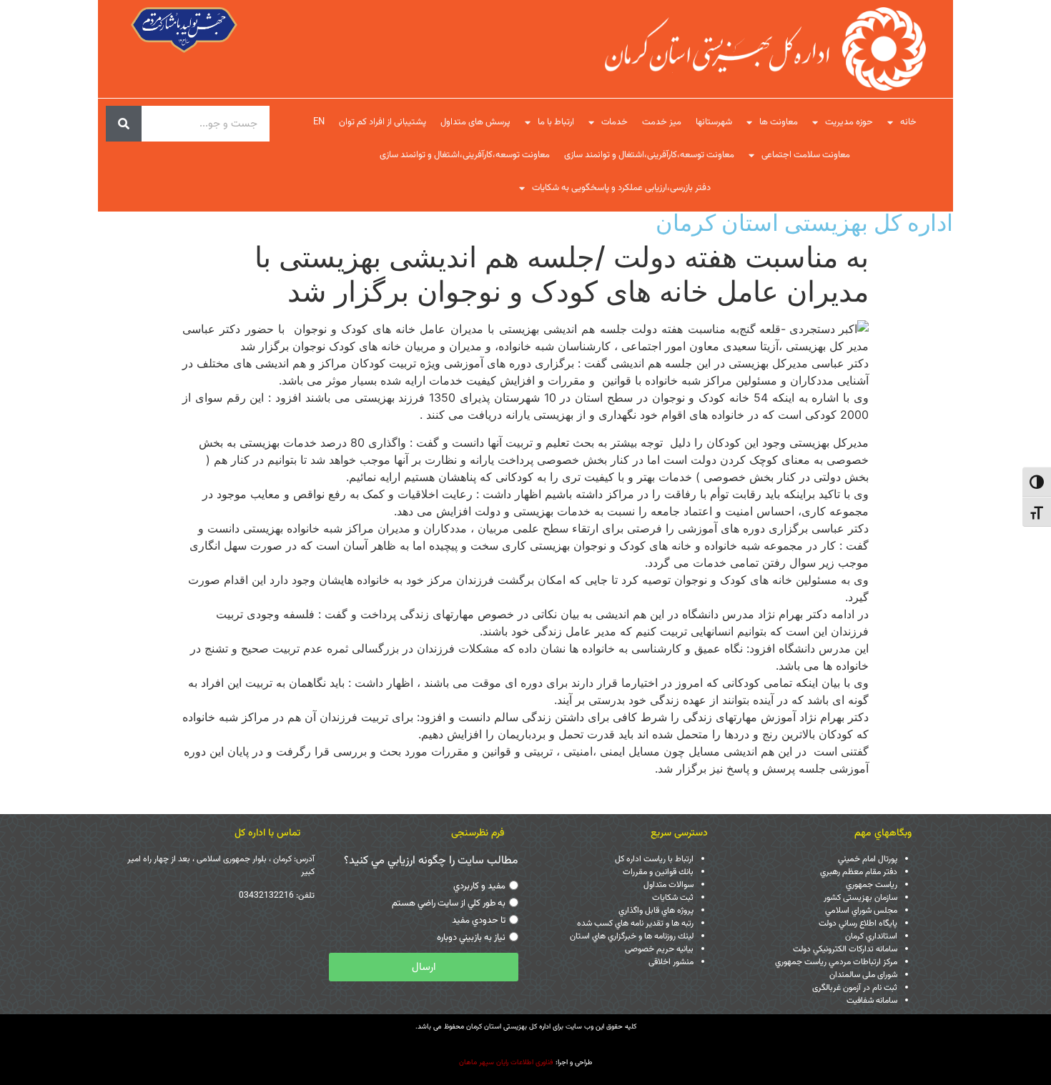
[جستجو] (124, 124)
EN (319, 122)
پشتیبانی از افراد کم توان (382, 122)
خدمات (614, 122)
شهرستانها (714, 122)
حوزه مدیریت (849, 122)
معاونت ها (778, 122)
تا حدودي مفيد (478, 921)
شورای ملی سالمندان (863, 974)
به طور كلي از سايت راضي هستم (448, 904)
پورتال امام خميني (867, 859)
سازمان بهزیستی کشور (860, 897)
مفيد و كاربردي (479, 887)
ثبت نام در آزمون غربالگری (854, 987)
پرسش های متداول (475, 122)
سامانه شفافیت (872, 1000)
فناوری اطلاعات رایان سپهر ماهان (506, 1062)
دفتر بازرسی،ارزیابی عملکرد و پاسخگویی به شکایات (621, 188)
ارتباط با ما (556, 122)
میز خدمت (661, 122)
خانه (908, 122)
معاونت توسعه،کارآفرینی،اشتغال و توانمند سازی (649, 155)
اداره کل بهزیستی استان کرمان (804, 223)
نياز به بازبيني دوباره (471, 938)
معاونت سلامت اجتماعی (805, 155)
